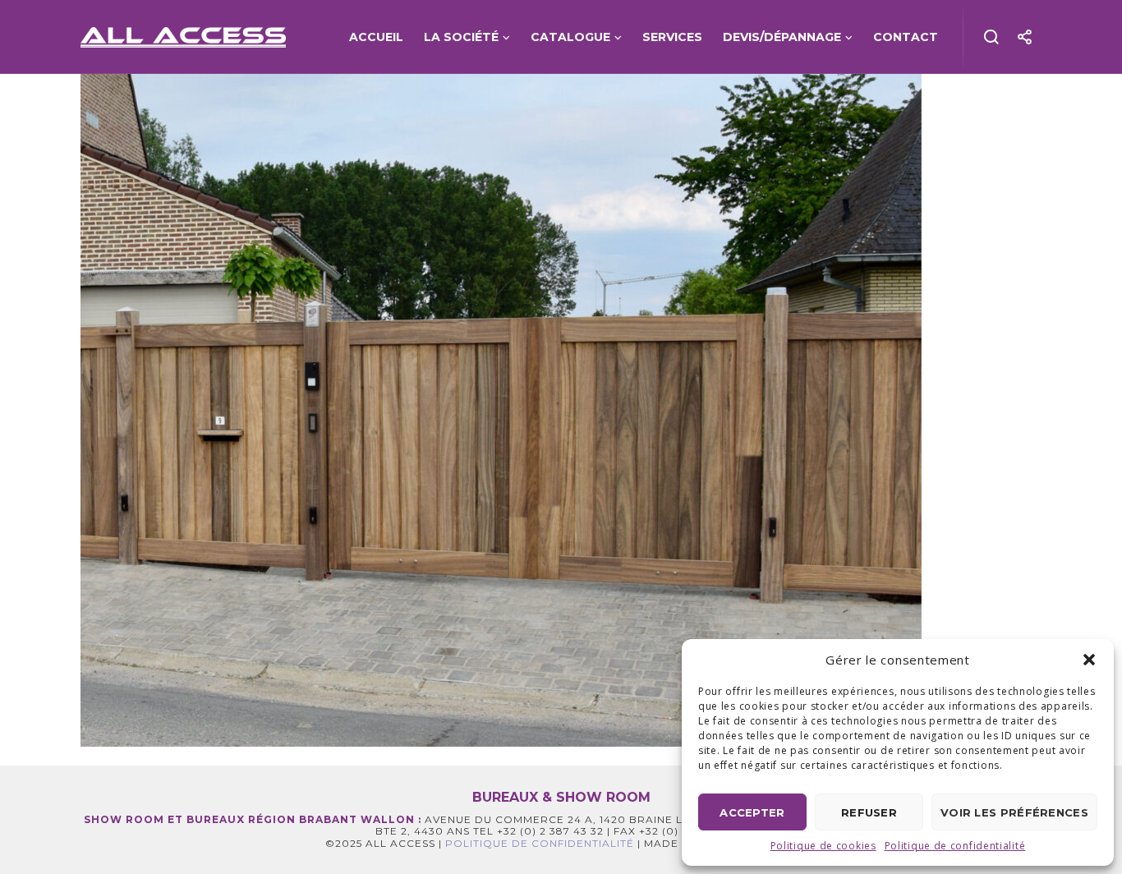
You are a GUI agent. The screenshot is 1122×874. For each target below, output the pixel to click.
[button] (1089, 659)
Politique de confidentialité (955, 846)
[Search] (992, 37)
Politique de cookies (823, 846)
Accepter (752, 812)
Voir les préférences (1014, 812)
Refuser (869, 812)
